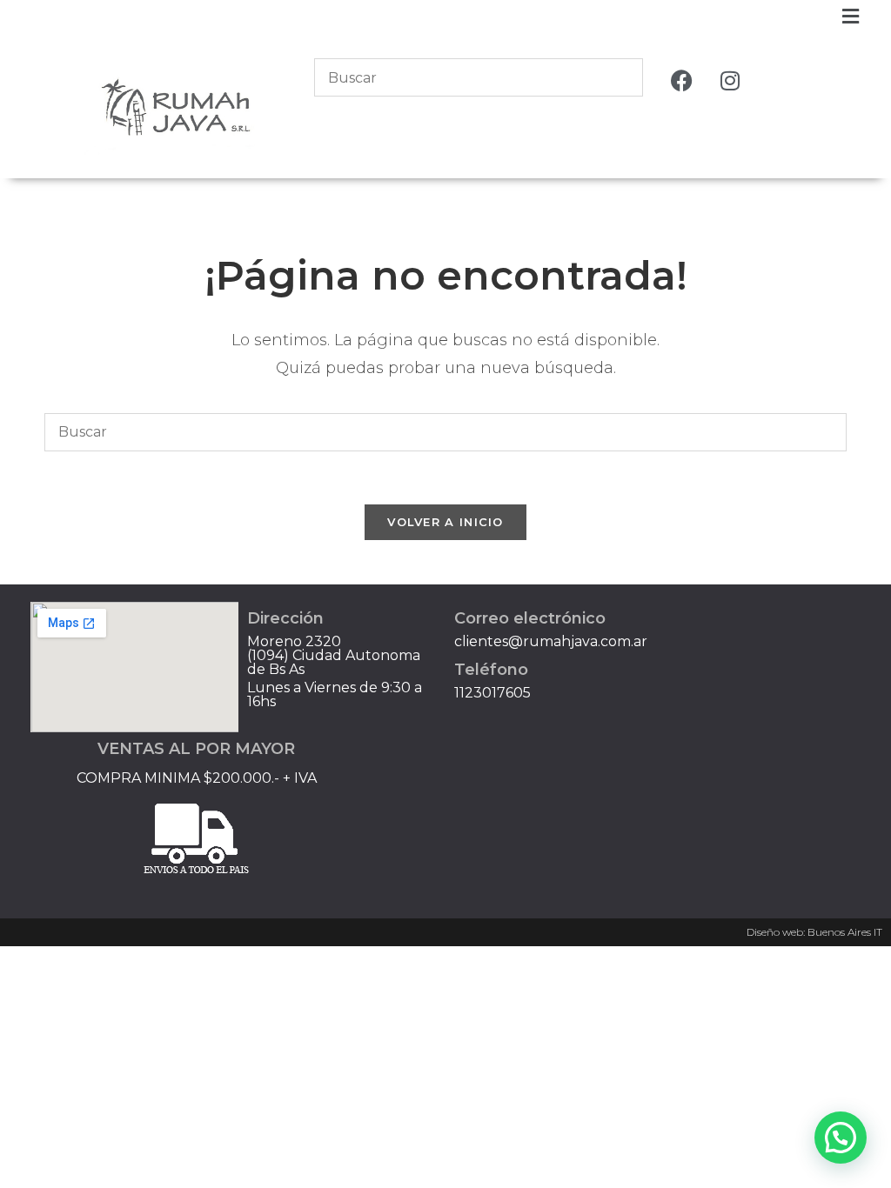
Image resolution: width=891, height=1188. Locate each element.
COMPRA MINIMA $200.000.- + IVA (197, 778)
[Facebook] (682, 80)
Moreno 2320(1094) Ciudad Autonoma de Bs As (333, 655)
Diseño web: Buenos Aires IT (814, 931)
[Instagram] (730, 80)
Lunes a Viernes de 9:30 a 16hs (334, 694)
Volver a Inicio (445, 522)
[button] (850, 16)
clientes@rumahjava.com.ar (550, 641)
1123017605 (492, 692)
